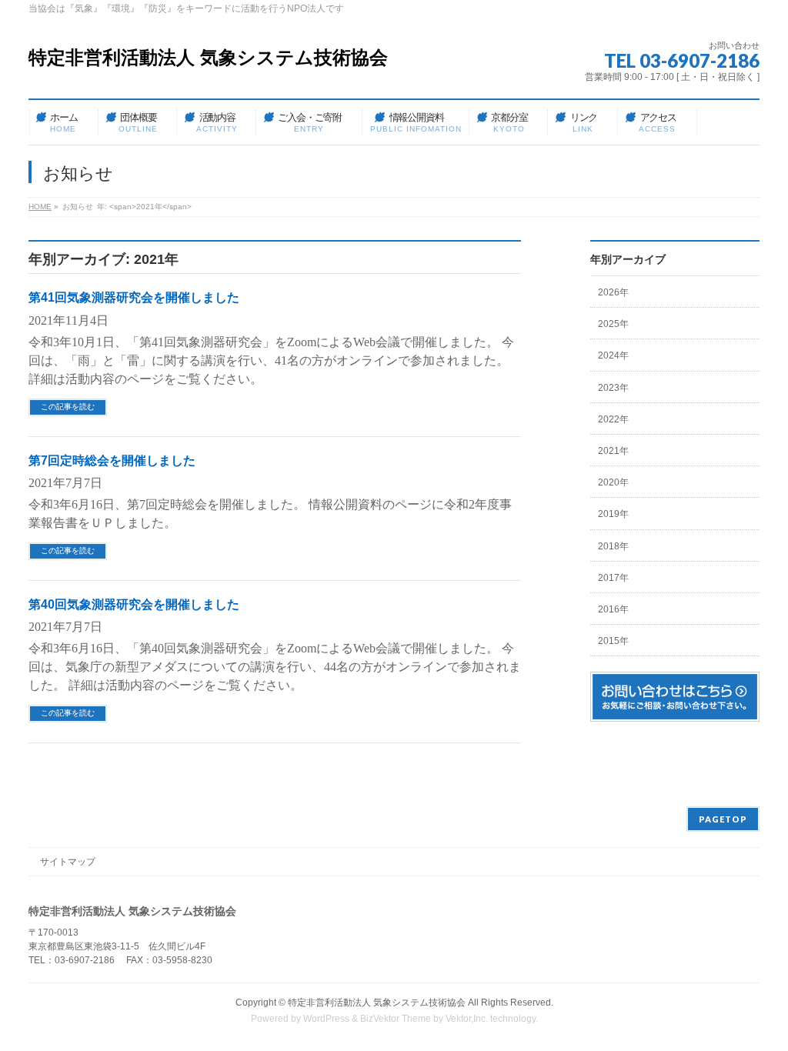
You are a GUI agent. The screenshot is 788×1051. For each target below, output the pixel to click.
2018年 (613, 546)
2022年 (613, 419)
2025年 (613, 324)
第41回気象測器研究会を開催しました (133, 297)
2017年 (613, 577)
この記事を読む (68, 406)
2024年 (613, 355)
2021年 (613, 450)
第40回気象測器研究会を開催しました (133, 604)
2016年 (613, 609)
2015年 (613, 641)
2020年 (613, 482)
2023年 (613, 387)
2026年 (613, 292)
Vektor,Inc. (467, 1018)
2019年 (613, 514)
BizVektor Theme (395, 1018)
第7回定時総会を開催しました (111, 460)
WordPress (326, 1018)
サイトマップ (67, 861)
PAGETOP (723, 819)
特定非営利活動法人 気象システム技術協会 (208, 57)
